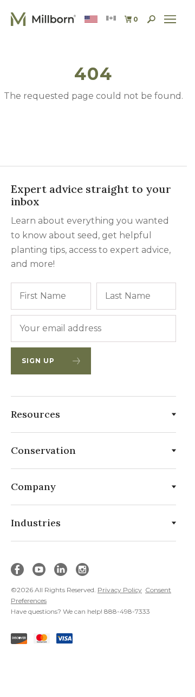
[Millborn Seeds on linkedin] (60, 569)
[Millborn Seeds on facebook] (17, 569)
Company (33, 486)
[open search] (151, 19)
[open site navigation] (170, 19)
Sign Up (38, 361)
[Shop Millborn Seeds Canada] (111, 19)
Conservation (43, 450)
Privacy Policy (120, 590)
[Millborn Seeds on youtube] (39, 569)
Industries (36, 523)
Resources (35, 414)
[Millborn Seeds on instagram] (82, 569)
